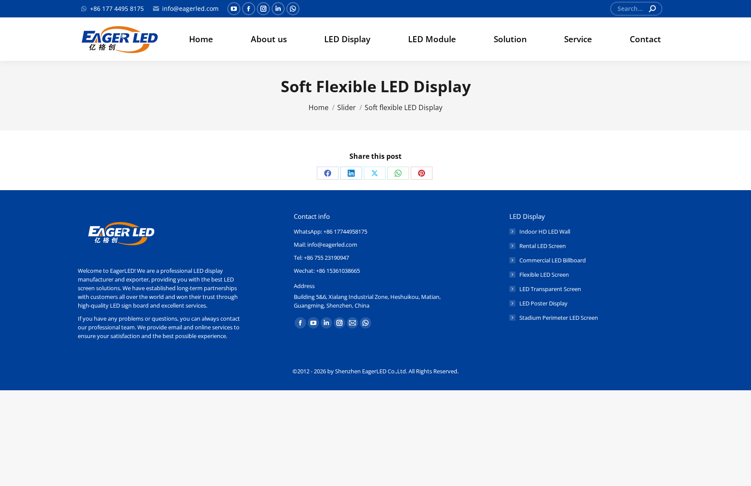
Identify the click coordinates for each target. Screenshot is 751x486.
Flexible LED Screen (544, 274)
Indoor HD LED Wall (544, 231)
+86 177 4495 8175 (117, 8)
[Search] (652, 9)
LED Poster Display (543, 303)
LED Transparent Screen (550, 289)
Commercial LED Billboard (552, 260)
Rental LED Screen (542, 246)
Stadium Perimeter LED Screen (558, 318)
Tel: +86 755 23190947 (321, 257)
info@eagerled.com (190, 8)
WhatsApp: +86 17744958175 (330, 231)
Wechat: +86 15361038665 (327, 271)
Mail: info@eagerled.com (325, 244)
